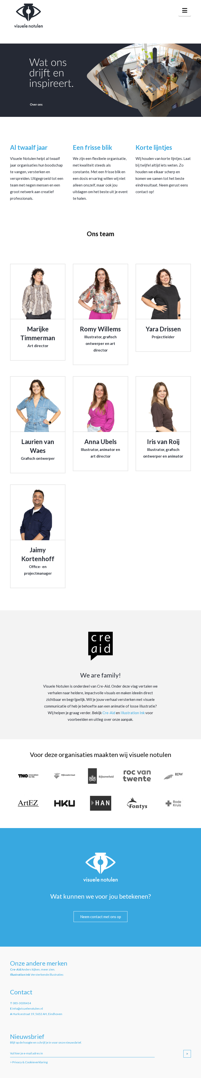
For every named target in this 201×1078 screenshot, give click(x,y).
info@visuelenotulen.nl (27, 1008)
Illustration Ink (133, 712)
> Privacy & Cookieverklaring (29, 1062)
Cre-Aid (108, 712)
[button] (184, 10)
